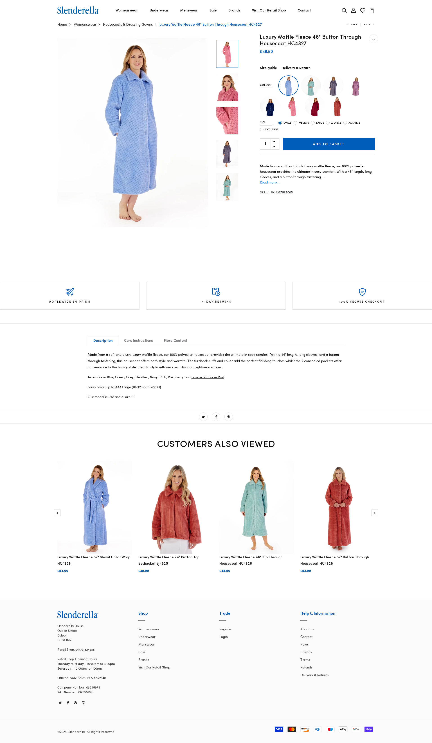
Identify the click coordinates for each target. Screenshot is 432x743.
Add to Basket (328, 144)
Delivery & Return (295, 68)
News (304, 644)
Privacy (306, 652)
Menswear (189, 10)
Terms (305, 659)
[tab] (103, 341)
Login (223, 636)
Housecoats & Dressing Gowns (128, 24)
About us (307, 629)
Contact (304, 10)
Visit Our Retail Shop (269, 10)
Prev (354, 24)
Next (367, 24)
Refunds (306, 667)
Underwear (159, 10)
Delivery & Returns (314, 675)
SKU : (264, 192)
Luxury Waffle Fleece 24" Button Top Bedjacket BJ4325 (169, 561)
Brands (234, 10)
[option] (132, 132)
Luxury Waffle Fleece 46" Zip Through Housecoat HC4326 (251, 561)
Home (62, 24)
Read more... (269, 182)
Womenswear (127, 10)
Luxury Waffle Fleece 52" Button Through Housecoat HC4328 (334, 561)
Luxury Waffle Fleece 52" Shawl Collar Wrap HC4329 (93, 561)
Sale (213, 10)
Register (225, 629)
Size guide (268, 68)
